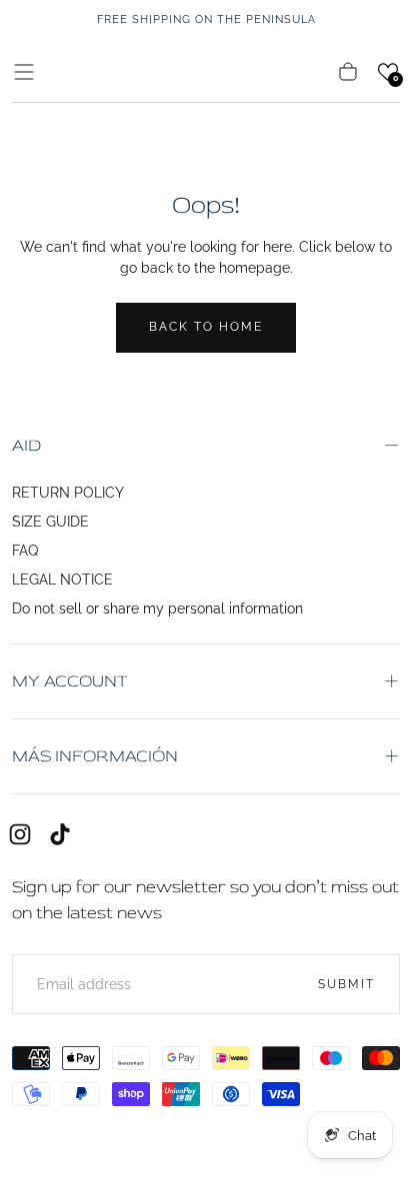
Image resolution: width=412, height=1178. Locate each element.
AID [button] (26, 445)
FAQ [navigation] (25, 551)
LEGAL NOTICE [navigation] (62, 580)
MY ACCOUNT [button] (69, 680)
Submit (346, 984)
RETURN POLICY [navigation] (68, 493)
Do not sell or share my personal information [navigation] (157, 608)
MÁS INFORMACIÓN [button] (95, 755)
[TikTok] (60, 834)
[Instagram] (20, 834)
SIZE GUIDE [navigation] (50, 522)
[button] (24, 72)
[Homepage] (206, 71)
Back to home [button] (206, 327)
